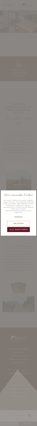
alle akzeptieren (18, 230)
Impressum (18, 212)
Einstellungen (18, 217)
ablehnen (18, 223)
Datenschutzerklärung (13, 210)
